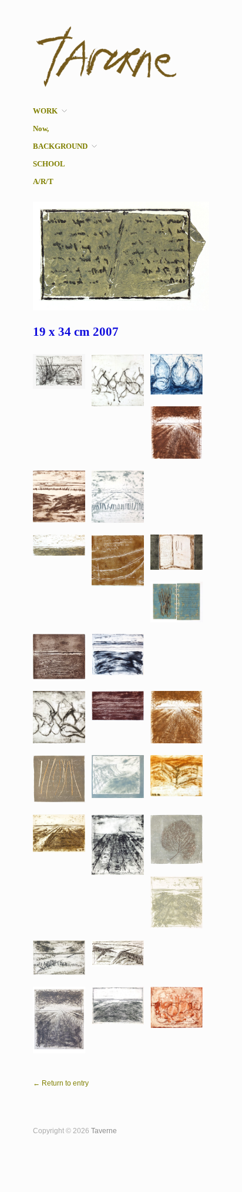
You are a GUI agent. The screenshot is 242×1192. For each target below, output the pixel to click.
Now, (41, 129)
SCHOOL (49, 164)
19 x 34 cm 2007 (76, 332)
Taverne (104, 1130)
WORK (45, 111)
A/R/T (43, 182)
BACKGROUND (60, 147)
